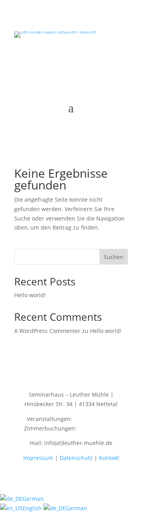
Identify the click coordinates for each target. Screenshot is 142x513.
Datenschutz (76, 458)
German (33, 498)
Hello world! (30, 295)
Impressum (38, 458)
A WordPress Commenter (47, 331)
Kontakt (109, 458)
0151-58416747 (98, 428)
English (32, 508)
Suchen (113, 257)
